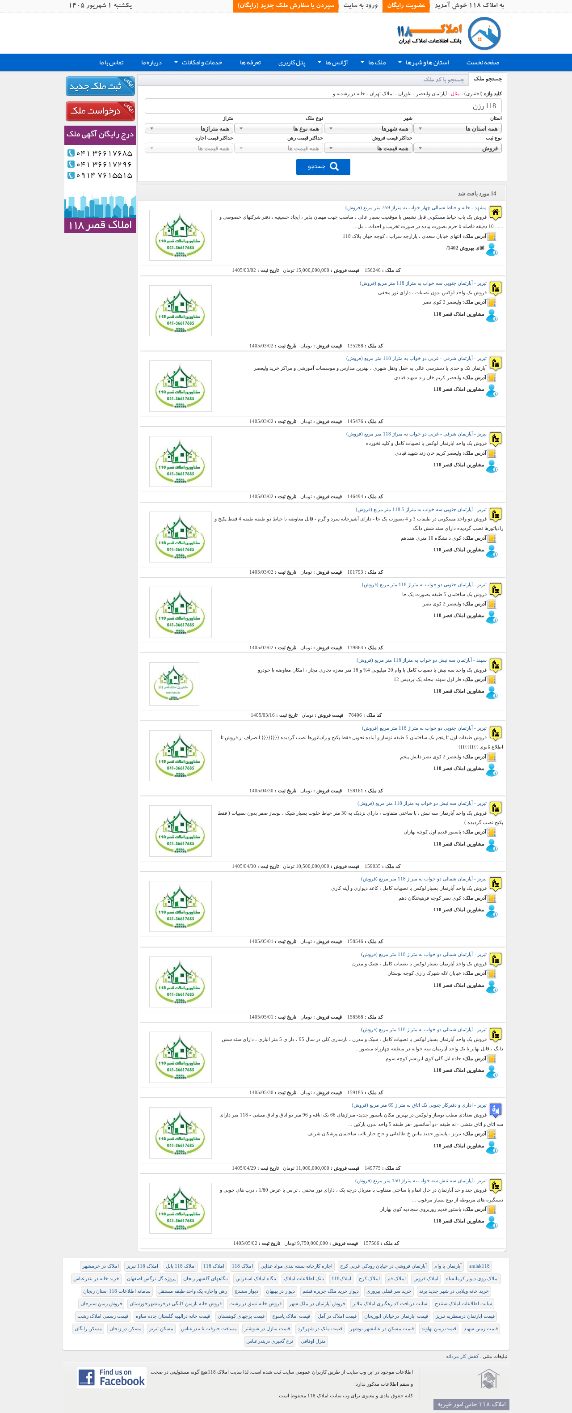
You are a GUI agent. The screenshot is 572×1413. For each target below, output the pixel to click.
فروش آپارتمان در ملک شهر (317, 1303)
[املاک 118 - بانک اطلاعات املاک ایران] (452, 32)
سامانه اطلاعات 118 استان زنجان (117, 1291)
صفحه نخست (483, 62)
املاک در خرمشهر (100, 1266)
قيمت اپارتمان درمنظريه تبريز (465, 1316)
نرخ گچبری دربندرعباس (269, 1341)
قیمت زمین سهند (481, 1328)
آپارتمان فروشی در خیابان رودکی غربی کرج (383, 1266)
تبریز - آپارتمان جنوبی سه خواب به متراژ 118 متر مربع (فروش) (423, 283)
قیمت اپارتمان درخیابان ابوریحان (396, 1316)
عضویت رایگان (406, 6)
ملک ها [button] (372, 63)
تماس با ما (111, 62)
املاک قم (396, 1278)
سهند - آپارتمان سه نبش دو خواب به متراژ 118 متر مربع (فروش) (422, 660)
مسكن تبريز (161, 1328)
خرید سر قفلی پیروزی (389, 1291)
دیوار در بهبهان (280, 1291)
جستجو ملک (487, 79)
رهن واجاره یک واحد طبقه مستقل (192, 1291)
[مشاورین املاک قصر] (100, 178)
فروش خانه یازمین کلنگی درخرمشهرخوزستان (176, 1303)
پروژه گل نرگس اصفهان (151, 1278)
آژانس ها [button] (332, 63)
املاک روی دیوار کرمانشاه (472, 1278)
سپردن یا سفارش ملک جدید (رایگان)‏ (285, 6)
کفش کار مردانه (462, 1356)
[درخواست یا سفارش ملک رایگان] (100, 111)
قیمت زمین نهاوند (438, 1328)
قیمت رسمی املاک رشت (102, 1316)
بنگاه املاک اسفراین (256, 1278)
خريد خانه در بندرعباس (96, 1278)
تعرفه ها (250, 62)
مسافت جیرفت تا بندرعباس (209, 1328)
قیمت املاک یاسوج (291, 1316)
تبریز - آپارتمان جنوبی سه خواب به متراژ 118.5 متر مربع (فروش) (421, 509)
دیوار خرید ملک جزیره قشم (331, 1291)
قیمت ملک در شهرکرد (320, 1328)
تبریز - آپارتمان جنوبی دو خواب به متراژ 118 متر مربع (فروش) (424, 584)
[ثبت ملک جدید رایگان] (100, 86)
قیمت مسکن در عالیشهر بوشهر (382, 1328)
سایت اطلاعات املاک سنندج (463, 1303)
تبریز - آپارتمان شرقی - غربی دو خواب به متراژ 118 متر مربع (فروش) (416, 358)
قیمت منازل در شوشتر (267, 1328)
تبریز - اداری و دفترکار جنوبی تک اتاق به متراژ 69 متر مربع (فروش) (419, 1105)
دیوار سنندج (246, 1291)
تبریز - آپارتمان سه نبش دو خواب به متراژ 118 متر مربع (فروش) (422, 803)
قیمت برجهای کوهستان (241, 1316)
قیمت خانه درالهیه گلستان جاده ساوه (173, 1316)
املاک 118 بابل (181, 1266)
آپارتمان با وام (448, 1266)
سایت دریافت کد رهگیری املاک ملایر (390, 1303)
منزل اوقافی (313, 1341)
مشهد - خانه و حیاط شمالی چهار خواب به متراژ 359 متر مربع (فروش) (416, 207)
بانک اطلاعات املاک (304, 1278)
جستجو (316, 166)
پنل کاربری (291, 62)
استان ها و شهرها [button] (422, 63)
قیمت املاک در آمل (337, 1316)
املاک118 (341, 1278)
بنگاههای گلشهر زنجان (205, 1278)
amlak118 (479, 1266)
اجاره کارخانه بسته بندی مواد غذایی (296, 1266)
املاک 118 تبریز (142, 1266)
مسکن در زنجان (125, 1328)
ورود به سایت (360, 6)
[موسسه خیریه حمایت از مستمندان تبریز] (488, 1379)
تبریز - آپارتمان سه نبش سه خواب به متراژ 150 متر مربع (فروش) (421, 1180)
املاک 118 (242, 1266)
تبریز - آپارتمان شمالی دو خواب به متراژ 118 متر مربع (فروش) (424, 878)
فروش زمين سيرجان (101, 1303)
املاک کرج (369, 1278)
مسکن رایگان (88, 1328)
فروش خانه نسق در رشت (255, 1303)
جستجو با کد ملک (443, 80)
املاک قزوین (425, 1278)
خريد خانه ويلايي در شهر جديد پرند (454, 1291)
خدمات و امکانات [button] (197, 63)
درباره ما (151, 62)
